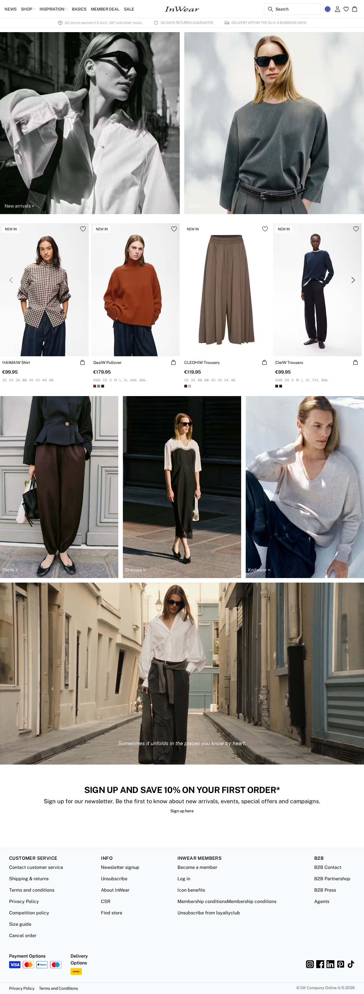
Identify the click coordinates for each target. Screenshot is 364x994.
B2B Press (325, 890)
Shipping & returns (29, 878)
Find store (111, 913)
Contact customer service (36, 867)
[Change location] (327, 9)
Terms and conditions (31, 890)
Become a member (197, 867)
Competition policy (29, 913)
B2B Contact (327, 867)
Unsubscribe (114, 878)
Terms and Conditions (58, 988)
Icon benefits (191, 890)
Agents (321, 901)
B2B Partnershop (332, 878)
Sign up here (182, 811)
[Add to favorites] (83, 228)
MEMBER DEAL (105, 9)
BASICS (79, 9)
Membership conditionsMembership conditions (226, 901)
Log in (183, 878)
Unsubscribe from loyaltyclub (208, 913)
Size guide (20, 924)
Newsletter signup (120, 867)
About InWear (115, 890)
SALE (129, 9)
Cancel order (22, 935)
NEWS (10, 9)
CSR (105, 901)
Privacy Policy (24, 901)
